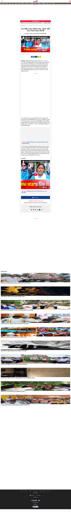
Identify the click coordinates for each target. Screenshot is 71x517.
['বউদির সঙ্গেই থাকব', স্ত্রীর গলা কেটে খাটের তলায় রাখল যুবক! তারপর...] (35, 291)
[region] (35, 12)
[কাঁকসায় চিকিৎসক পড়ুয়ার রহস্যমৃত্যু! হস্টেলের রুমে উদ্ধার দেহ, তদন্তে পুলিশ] (35, 345)
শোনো (3, 3)
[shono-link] (70, 1)
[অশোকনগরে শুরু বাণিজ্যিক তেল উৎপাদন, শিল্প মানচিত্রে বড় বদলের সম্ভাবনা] (35, 359)
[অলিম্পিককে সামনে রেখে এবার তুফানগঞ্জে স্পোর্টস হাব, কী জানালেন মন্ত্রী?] (35, 331)
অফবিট (53, 3)
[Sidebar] (2, 1)
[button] (32, 57)
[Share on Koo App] (40, 57)
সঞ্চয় (47, 3)
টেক (50, 3)
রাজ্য (10, 3)
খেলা (19, 3)
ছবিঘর (36, 3)
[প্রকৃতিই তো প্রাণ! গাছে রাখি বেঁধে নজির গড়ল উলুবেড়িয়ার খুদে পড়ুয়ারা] (35, 386)
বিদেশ (16, 3)
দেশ (12, 3)
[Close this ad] (69, 511)
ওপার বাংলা (27, 3)
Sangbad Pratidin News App (35, 201)
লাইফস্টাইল (31, 3)
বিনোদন (22, 3)
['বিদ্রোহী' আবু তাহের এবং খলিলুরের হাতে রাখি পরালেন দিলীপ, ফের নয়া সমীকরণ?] (35, 318)
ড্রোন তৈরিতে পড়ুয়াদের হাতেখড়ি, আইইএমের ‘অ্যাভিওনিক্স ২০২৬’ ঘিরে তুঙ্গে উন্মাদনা (41, 23)
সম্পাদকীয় (43, 3)
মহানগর (7, 3)
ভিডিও (39, 3)
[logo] (35, 1)
